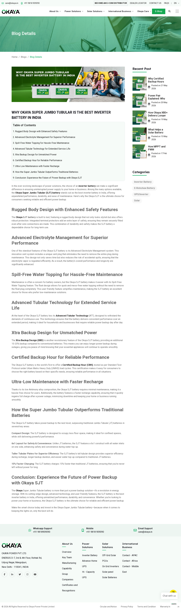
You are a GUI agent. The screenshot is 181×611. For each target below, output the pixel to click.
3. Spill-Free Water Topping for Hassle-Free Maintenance (41, 143)
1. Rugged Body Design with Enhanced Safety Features (40, 131)
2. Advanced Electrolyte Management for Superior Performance (44, 137)
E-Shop (158, 11)
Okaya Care (143, 11)
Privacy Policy (127, 606)
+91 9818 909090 (95, 532)
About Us (53, 11)
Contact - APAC (129, 555)
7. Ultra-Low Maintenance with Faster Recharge (36, 166)
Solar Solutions (94, 11)
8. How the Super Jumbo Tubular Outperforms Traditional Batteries (45, 172)
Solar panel (107, 572)
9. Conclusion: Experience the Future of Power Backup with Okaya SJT (47, 177)
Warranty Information (169, 606)
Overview (66, 552)
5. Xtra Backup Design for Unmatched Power (35, 154)
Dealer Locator (138, 3)
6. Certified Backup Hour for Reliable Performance (37, 160)
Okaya (19, 217)
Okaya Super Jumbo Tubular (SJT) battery (37, 192)
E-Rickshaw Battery (144, 188)
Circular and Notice (108, 606)
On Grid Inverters (110, 566)
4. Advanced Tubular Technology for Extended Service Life (41, 148)
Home (15, 57)
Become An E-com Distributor (111, 3)
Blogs (24, 57)
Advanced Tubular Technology (72, 315)
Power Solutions (73, 11)
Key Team (67, 557)
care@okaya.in (145, 532)
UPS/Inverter (141, 194)
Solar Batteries (109, 577)
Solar (137, 200)
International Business (119, 11)
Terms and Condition (146, 606)
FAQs (166, 3)
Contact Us (155, 3)
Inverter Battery (142, 182)
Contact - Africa (130, 561)
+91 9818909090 (41, 532)
